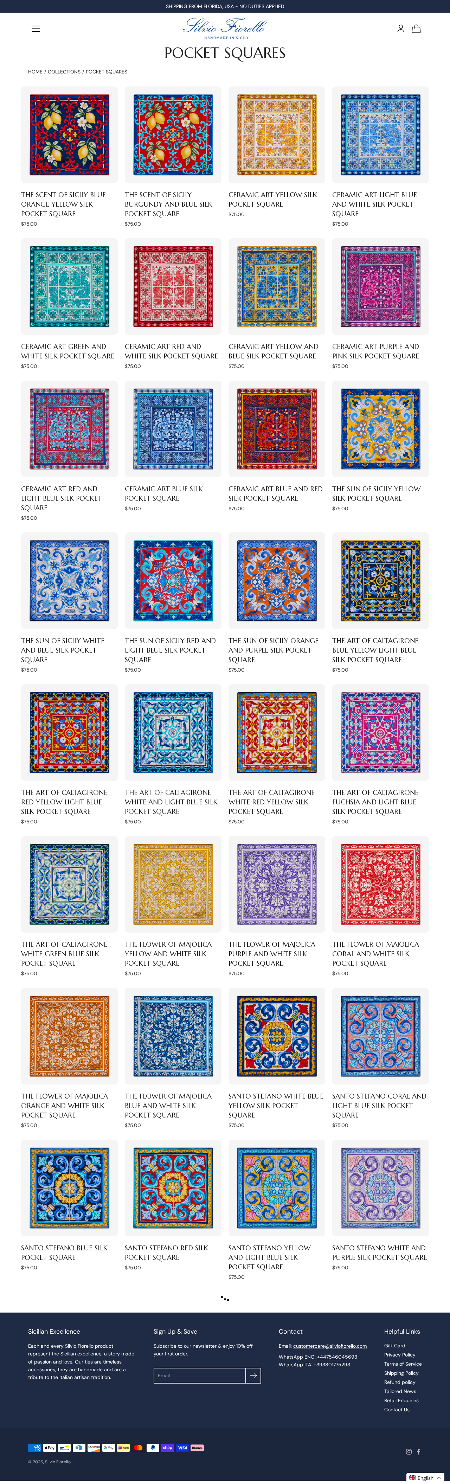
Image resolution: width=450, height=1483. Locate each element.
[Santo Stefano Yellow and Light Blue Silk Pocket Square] (277, 1188)
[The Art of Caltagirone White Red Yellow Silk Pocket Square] (277, 732)
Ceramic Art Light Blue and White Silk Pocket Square (374, 204)
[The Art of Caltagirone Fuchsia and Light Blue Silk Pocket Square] (380, 732)
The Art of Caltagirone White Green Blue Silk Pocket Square (64, 953)
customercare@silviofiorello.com (330, 1346)
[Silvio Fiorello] (225, 28)
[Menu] (36, 28)
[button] (425, 1478)
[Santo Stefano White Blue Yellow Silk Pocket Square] (277, 1036)
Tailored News (400, 1391)
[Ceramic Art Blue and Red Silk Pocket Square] (277, 429)
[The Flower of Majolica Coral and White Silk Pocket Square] (380, 884)
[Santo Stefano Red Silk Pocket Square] (173, 1188)
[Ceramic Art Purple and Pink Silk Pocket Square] (380, 286)
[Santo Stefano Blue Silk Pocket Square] (69, 1188)
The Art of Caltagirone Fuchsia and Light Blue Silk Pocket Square (375, 802)
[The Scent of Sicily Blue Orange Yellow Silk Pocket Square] (69, 134)
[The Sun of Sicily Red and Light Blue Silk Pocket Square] (173, 580)
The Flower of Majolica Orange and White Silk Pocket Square (64, 1105)
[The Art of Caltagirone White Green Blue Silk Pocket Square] (69, 884)
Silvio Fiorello (58, 1462)
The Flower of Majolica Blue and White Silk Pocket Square (168, 1105)
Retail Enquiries (401, 1400)
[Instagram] (409, 1452)
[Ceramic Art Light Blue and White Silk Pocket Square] (380, 134)
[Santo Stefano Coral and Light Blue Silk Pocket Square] (380, 1036)
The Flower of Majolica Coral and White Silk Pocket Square (375, 953)
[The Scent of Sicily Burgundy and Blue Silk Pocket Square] (173, 134)
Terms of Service (403, 1364)
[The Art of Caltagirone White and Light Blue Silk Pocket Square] (173, 732)
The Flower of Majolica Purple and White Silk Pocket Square (272, 953)
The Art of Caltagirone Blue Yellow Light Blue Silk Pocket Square (375, 650)
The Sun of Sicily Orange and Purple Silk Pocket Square (274, 650)
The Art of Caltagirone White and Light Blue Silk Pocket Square (171, 802)
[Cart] (416, 28)
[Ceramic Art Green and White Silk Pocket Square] (69, 286)
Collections (64, 72)
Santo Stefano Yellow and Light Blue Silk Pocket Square (269, 1257)
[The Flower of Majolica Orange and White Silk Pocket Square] (69, 1036)
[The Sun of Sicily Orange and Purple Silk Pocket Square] (277, 580)
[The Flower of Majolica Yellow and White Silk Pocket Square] (173, 884)
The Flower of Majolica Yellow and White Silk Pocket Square (168, 953)
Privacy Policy (400, 1355)
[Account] (400, 28)
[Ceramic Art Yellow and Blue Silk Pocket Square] (277, 286)
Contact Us (397, 1409)
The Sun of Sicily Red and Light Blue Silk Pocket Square (170, 650)
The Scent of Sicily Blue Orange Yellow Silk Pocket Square (63, 204)
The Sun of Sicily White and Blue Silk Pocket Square (62, 650)
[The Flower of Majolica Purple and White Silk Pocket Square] (277, 884)
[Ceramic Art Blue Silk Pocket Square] (173, 429)
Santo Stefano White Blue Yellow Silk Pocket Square (276, 1105)
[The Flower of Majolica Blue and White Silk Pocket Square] (173, 1036)
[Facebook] (419, 1452)
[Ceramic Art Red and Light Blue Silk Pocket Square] (69, 429)
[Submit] (253, 1376)
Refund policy (400, 1382)
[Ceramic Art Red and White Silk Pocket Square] (173, 286)
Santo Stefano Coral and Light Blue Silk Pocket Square (379, 1105)
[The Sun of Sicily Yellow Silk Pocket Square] (380, 429)
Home (35, 72)
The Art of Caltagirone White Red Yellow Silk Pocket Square (272, 802)
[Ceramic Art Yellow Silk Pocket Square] (277, 134)
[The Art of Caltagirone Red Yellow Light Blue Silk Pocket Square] (69, 732)
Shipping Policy (401, 1373)
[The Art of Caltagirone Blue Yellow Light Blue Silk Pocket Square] (380, 580)
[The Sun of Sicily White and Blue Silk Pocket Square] (69, 580)
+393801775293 (332, 1364)
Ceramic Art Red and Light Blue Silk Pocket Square (61, 498)
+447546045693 (337, 1357)
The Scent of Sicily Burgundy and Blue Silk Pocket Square (168, 204)
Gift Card (394, 1345)
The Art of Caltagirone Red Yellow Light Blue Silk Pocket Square (64, 802)
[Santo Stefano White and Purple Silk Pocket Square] (380, 1188)
